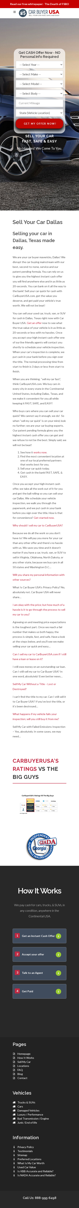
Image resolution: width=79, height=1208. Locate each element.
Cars (20, 1106)
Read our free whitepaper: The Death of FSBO (39, 4)
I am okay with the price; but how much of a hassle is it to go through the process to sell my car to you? (39, 609)
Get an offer (34, 323)
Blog (20, 1074)
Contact (22, 1078)
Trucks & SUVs (26, 1102)
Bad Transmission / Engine (33, 1118)
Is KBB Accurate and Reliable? (35, 1171)
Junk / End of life (27, 1122)
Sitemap (22, 1155)
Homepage (23, 1053)
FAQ (20, 1069)
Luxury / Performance (30, 1114)
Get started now (44, 517)
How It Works (25, 1057)
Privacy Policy (25, 1147)
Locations (23, 1065)
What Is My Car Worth (30, 1163)
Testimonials (25, 1151)
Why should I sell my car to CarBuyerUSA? (38, 525)
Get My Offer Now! (40, 123)
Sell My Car (24, 1061)
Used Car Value (26, 1167)
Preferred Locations (29, 1159)
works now (40, 452)
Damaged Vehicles (28, 1110)
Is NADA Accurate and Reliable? (36, 1175)
